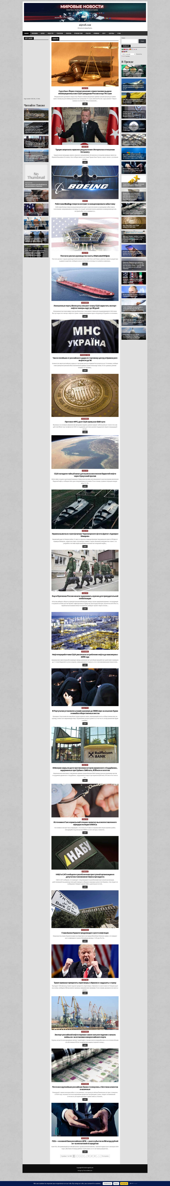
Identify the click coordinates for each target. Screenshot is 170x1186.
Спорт (104, 33)
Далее (85, 104)
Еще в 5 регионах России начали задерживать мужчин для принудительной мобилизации (85, 597)
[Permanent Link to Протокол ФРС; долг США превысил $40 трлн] (84, 395)
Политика (68, 33)
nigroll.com (85, 24)
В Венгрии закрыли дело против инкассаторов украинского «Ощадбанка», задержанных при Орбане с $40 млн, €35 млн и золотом (85, 769)
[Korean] (136, 49)
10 (88, 1156)
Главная (26, 33)
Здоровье (111, 33)
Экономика (35, 33)
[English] (126, 49)
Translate (127, 56)
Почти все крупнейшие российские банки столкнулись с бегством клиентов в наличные (85, 1088)
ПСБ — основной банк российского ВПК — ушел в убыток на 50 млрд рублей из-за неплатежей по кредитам (85, 1142)
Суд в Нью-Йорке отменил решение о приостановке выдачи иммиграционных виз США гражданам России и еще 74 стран (85, 92)
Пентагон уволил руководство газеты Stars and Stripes (85, 255)
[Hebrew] (132, 49)
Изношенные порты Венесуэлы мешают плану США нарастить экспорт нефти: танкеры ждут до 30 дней (85, 306)
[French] (128, 49)
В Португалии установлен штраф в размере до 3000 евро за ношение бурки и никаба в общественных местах (85, 712)
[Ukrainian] (126, 51)
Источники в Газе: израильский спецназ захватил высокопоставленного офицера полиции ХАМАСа (85, 823)
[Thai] (124, 51)
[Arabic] (122, 49)
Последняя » (105, 1156)
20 (91, 1156)
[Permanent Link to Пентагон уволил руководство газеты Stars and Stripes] (84, 234)
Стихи (119, 33)
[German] (130, 49)
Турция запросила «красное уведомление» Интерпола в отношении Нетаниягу (85, 150)
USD (32, 98)
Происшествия (78, 33)
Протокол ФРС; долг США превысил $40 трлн (85, 421)
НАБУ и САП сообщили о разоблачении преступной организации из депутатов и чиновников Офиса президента (85, 875)
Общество (50, 33)
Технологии (59, 33)
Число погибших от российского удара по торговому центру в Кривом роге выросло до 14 (85, 359)
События (88, 33)
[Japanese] (134, 49)
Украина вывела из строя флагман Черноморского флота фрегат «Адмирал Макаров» (85, 535)
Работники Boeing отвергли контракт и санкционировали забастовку (85, 204)
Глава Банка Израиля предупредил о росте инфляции (85, 933)
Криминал (96, 33)
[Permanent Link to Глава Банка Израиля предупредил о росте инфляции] (84, 909)
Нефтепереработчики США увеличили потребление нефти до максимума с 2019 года (85, 655)
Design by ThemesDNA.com (85, 1170)
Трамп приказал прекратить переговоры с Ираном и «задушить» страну (85, 982)
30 (95, 1156)
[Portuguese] (122, 51)
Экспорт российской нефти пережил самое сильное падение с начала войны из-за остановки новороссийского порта (85, 1035)
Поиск (123, 38)
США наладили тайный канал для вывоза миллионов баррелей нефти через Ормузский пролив (85, 474)
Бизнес (43, 33)
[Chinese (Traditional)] (124, 49)
